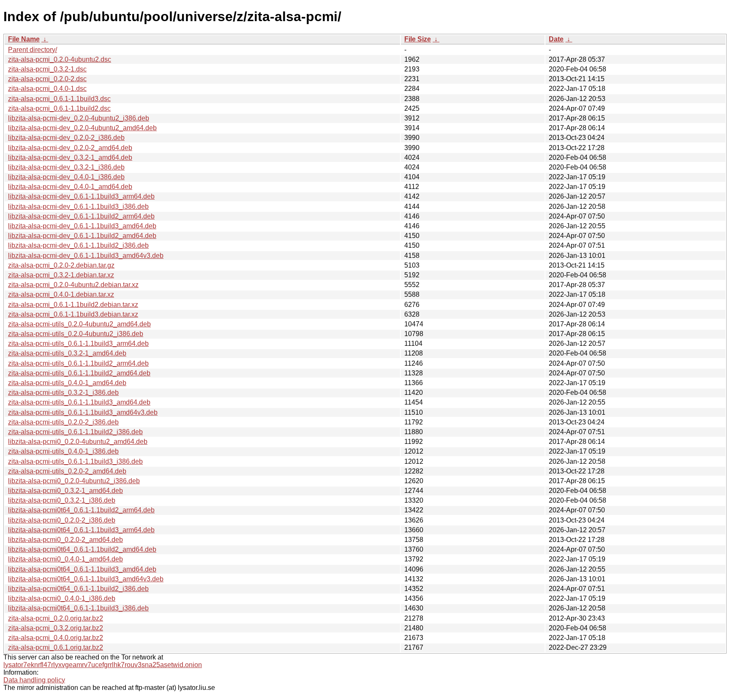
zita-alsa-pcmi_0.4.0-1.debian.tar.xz (61, 294)
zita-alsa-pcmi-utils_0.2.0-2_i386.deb (63, 422)
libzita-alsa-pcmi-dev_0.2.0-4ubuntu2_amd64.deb (82, 127)
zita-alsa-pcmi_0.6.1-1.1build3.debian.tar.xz (73, 314)
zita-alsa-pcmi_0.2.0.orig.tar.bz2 (55, 618)
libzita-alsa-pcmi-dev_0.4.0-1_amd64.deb (70, 186)
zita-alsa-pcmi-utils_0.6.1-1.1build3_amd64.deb (79, 402)
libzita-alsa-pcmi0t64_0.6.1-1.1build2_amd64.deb (82, 549)
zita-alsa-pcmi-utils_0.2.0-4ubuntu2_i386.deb (75, 333)
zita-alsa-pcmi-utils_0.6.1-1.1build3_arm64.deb (78, 343)
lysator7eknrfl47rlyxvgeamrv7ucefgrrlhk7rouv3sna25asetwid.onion (102, 664)
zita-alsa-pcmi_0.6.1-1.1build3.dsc (59, 98)
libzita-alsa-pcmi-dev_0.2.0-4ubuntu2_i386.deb (78, 118)
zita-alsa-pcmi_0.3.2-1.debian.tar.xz (61, 275)
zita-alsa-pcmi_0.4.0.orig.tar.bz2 (55, 637)
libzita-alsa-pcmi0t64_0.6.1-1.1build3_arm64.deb (81, 530)
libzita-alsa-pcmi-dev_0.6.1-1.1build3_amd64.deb (82, 226)
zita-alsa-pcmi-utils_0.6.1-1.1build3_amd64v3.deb (83, 412)
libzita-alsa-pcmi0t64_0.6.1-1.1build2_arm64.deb (81, 510)
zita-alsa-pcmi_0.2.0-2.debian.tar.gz (61, 265)
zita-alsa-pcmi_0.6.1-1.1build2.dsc (59, 108)
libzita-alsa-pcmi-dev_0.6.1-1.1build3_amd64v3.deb (85, 255)
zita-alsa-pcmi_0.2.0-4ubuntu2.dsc (59, 59)
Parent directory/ (32, 49)
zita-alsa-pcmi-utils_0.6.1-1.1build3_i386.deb (75, 461)
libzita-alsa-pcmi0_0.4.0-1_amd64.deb (65, 559)
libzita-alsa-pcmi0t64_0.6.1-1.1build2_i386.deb (78, 588)
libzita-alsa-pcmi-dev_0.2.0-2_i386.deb (66, 137)
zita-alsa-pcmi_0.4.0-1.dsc (47, 88)
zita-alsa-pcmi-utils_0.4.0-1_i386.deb (63, 451)
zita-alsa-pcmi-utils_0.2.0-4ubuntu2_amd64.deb (79, 324)
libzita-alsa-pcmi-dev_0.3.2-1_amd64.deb (70, 157)
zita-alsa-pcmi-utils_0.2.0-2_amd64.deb (67, 471)
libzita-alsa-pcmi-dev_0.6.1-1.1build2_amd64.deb (82, 235)
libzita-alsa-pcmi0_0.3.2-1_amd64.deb (65, 490)
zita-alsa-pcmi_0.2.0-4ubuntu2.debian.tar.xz (73, 284)
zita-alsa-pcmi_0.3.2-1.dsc (47, 69)
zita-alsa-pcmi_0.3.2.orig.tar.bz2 (55, 628)
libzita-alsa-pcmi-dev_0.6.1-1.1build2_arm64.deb (81, 216)
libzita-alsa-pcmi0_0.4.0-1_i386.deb (61, 598)
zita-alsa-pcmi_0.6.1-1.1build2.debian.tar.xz (73, 304)
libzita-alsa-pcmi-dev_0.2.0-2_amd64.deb (70, 147)
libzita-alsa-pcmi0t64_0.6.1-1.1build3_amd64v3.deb (85, 579)
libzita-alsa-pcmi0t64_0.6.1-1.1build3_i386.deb (78, 608)
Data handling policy (34, 680)
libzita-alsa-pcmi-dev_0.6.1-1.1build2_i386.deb (78, 245)
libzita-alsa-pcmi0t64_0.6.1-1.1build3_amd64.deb (82, 569)
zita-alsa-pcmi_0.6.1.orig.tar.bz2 (55, 647)
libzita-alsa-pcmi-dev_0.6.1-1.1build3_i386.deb (78, 206)
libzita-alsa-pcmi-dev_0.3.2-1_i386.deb (66, 167)
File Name (24, 39)
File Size (417, 39)
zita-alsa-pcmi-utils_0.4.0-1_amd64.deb (67, 382)
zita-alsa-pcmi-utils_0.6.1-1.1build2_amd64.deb (79, 373)
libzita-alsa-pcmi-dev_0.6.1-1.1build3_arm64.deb (81, 196)
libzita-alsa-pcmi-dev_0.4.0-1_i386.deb (66, 177)
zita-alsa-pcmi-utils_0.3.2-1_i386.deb (63, 392)
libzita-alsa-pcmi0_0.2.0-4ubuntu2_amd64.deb (77, 441)
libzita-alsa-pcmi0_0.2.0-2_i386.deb (61, 520)
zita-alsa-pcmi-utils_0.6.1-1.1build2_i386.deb (75, 431)
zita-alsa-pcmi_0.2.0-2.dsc (47, 78)
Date (556, 39)
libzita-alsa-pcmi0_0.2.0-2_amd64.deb (65, 539)
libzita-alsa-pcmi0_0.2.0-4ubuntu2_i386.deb (74, 480)
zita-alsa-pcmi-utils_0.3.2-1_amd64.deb (67, 353)
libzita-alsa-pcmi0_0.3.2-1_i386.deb (61, 500)
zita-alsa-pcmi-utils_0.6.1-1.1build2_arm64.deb (78, 363)
